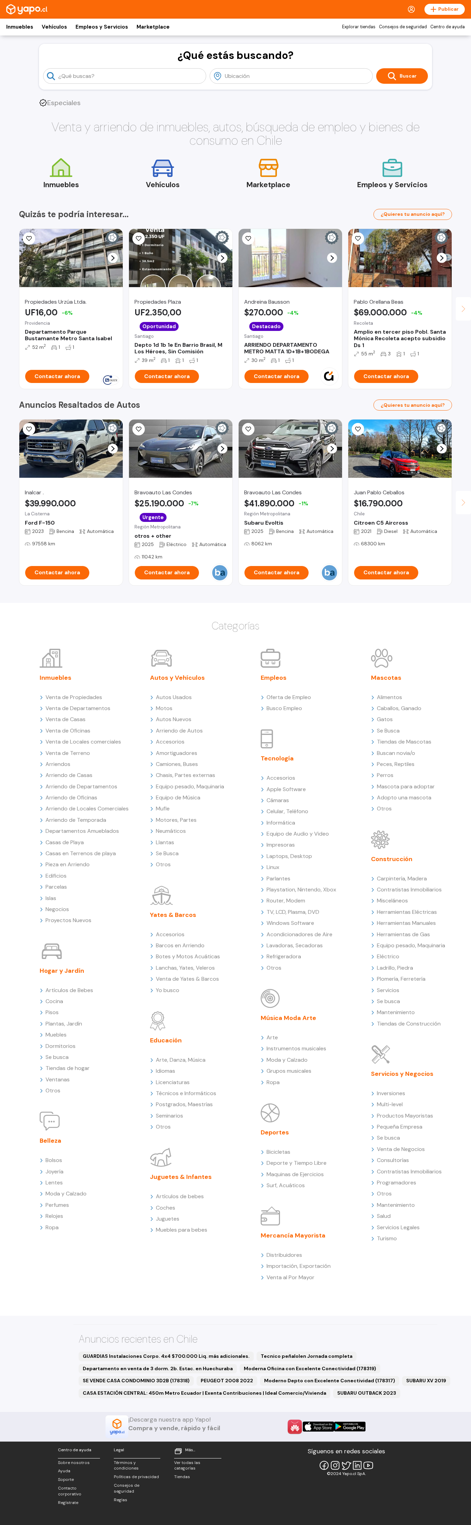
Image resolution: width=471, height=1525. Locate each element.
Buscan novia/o (396, 753)
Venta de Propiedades (74, 697)
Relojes (54, 1216)
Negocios (57, 909)
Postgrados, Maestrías (184, 1104)
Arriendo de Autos (179, 730)
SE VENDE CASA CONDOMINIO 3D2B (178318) (136, 1380)
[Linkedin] (357, 1465)
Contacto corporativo (69, 1491)
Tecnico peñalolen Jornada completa (306, 1356)
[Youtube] (368, 1465)
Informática (281, 822)
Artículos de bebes (180, 1196)
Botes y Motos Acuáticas (188, 956)
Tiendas (182, 1476)
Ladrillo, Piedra (395, 967)
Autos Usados (174, 697)
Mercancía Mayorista (293, 1235)
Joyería (54, 1171)
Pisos (52, 1012)
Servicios (388, 990)
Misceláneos (392, 900)
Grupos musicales (289, 1070)
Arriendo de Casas (69, 775)
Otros (53, 1090)
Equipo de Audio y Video (298, 833)
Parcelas (56, 886)
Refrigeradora (284, 956)
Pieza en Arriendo (68, 864)
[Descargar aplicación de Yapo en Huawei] (295, 1427)
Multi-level (390, 1104)
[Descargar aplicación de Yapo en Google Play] (349, 1427)
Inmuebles (19, 26)
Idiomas (165, 1070)
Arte (272, 1037)
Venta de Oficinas (68, 730)
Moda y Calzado (66, 1193)
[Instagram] (335, 1465)
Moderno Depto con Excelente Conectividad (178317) (329, 1380)
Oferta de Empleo (289, 697)
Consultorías (393, 1160)
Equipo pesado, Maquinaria (190, 786)
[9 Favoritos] (248, 238)
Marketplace (153, 26)
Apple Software (286, 789)
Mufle (163, 808)
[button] (113, 258)
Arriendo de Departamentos (81, 786)
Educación (166, 1040)
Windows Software (290, 923)
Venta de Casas (66, 719)
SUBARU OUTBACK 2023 (366, 1393)
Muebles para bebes (181, 1229)
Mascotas (386, 678)
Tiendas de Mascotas (404, 741)
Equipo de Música (178, 797)
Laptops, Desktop (289, 856)
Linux (273, 867)
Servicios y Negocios (402, 1074)
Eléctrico (388, 956)
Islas (51, 898)
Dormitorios (61, 1046)
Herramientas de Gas (403, 934)
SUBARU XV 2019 (426, 1380)
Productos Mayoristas (405, 1115)
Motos (164, 708)
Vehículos (54, 26)
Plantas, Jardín (64, 1023)
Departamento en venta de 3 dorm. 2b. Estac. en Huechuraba (158, 1368)
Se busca (57, 1057)
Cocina (54, 1001)
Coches (165, 1207)
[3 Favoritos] (29, 238)
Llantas (165, 842)
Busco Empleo (284, 708)
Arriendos (58, 764)
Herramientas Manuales (406, 923)
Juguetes (167, 1218)
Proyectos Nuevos (68, 920)
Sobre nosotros (74, 1462)
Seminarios (169, 1115)
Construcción (391, 859)
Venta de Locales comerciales (83, 741)
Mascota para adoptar (406, 786)
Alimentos (389, 697)
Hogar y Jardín (62, 971)
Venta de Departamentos (78, 708)
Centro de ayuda (447, 27)
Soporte (66, 1479)
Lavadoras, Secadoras (295, 945)
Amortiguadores (176, 753)
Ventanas (58, 1079)
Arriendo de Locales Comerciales (87, 808)
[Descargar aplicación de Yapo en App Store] (318, 1427)
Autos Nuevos (173, 719)
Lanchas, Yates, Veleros (185, 967)
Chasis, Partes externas (185, 775)
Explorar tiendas (358, 27)
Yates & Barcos (173, 915)
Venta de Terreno (68, 753)
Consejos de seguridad (403, 27)
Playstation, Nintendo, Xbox (301, 889)
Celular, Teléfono (287, 811)
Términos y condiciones (126, 1465)
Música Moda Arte (288, 1018)
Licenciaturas (173, 1082)
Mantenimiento (396, 1012)
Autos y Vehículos (177, 678)
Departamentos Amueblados (82, 831)
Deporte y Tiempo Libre (297, 1163)
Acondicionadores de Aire (299, 934)
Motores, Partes (176, 820)
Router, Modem (286, 900)
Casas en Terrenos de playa (81, 853)
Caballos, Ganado (399, 708)
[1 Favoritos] (248, 429)
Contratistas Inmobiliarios (409, 889)
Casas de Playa (65, 842)
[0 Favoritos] (358, 238)
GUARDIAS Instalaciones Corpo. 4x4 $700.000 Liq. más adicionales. (166, 1356)
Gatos (385, 719)
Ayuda (64, 1471)
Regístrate (68, 1502)
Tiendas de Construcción (409, 1023)
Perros (385, 775)
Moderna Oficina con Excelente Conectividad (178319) (310, 1368)
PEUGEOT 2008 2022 (227, 1380)
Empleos (274, 678)
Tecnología (277, 758)
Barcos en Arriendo (180, 945)
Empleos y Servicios (102, 26)
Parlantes (278, 878)
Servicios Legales (398, 1227)
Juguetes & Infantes (181, 1177)
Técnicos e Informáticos (186, 1093)
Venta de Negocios (401, 1149)
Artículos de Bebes (69, 990)
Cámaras (278, 800)
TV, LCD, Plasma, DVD (293, 912)
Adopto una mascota (404, 797)
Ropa (52, 1227)
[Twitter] (346, 1465)
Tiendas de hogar (68, 1068)
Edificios (56, 875)
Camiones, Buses (177, 764)
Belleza (50, 1141)
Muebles (56, 1034)
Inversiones (391, 1093)
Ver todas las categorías (187, 1465)
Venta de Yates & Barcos (187, 978)
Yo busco (167, 990)
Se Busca (167, 853)
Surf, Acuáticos (286, 1185)
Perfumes (57, 1205)
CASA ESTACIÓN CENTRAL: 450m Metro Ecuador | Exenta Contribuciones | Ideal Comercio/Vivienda (204, 1393)
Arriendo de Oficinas (71, 797)
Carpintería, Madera (402, 878)
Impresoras (281, 844)
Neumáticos (171, 831)
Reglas (120, 1500)
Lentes (54, 1182)
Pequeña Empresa (399, 1126)
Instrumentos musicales (296, 1048)
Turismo (387, 1238)
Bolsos (54, 1160)
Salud (384, 1216)
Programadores (396, 1182)
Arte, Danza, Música (181, 1059)
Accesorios (170, 741)
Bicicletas (278, 1151)
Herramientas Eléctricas (407, 912)
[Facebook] (324, 1465)
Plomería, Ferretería (401, 978)
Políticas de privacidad (136, 1476)
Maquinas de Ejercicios (295, 1174)
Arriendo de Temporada (76, 820)
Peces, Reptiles (395, 764)
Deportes (275, 1132)
